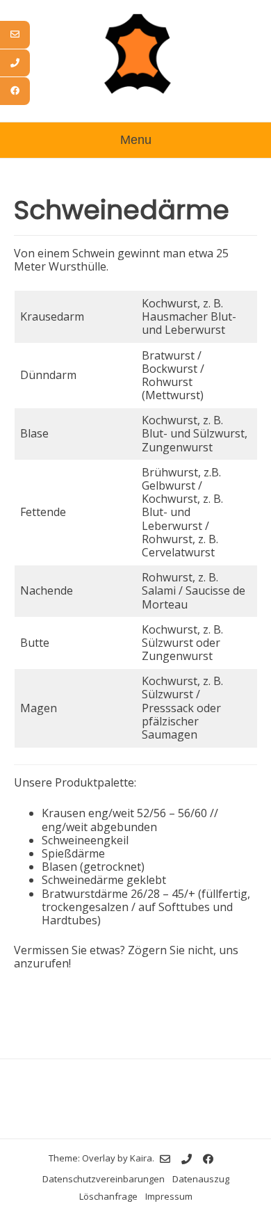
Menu (135, 140)
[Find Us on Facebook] (208, 1159)
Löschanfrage (108, 1196)
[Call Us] (186, 1159)
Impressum (168, 1196)
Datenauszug (200, 1179)
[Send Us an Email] (165, 1159)
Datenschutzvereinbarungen (103, 1179)
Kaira (141, 1158)
